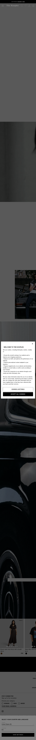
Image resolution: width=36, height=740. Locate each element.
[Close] (32, 344)
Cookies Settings (18, 389)
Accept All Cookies (18, 394)
